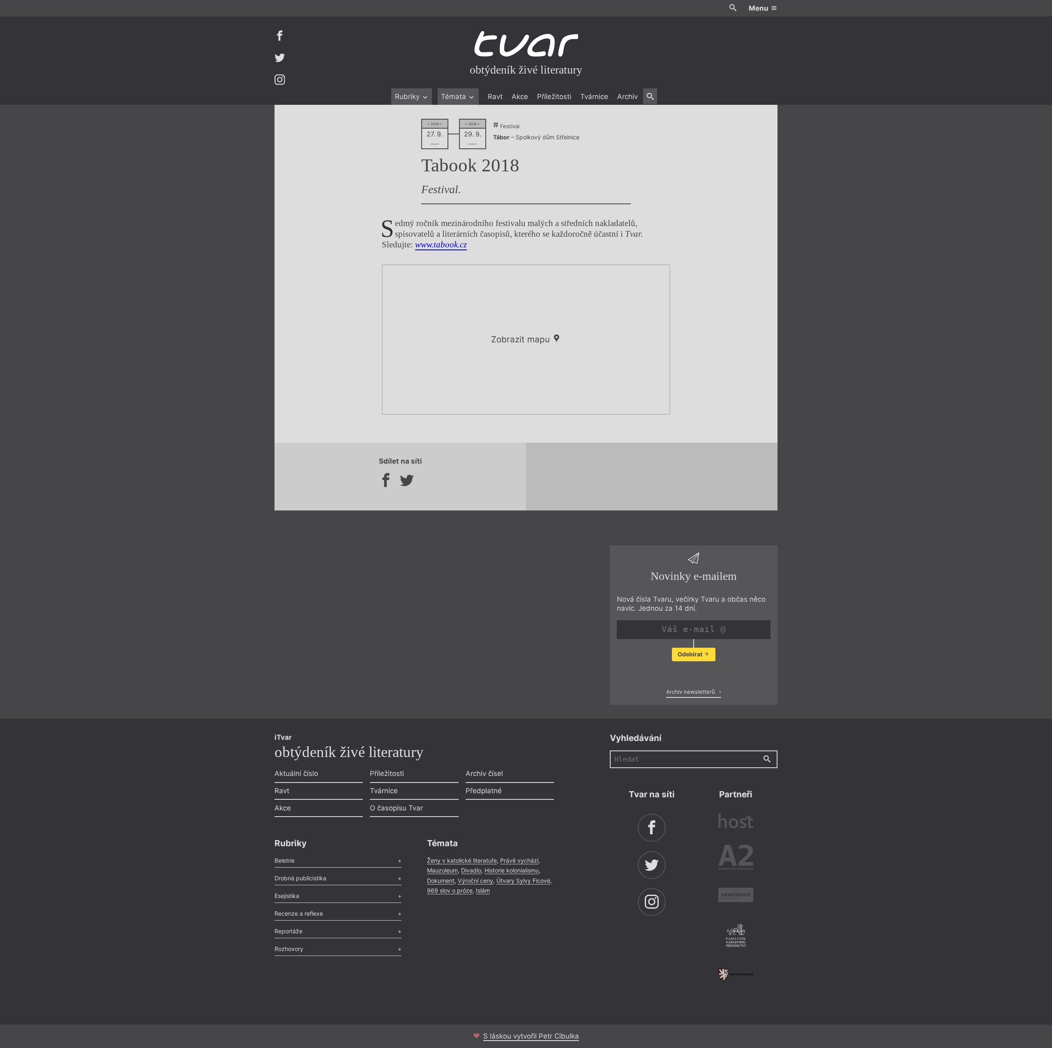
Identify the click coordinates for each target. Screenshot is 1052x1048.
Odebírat (691, 654)
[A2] (735, 859)
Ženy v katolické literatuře (462, 860)
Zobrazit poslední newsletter (691, 674)
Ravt (495, 96)
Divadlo (471, 870)
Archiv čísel (484, 773)
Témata (454, 96)
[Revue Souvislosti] (735, 896)
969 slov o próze (450, 890)
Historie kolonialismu (511, 870)
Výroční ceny (475, 880)
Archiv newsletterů (691, 691)
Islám (483, 890)
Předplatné (484, 791)
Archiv (627, 96)
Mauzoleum (442, 870)
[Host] (735, 822)
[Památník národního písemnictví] (735, 937)
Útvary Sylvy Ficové (523, 880)
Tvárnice (594, 96)
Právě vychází (519, 860)
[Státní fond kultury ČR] (735, 974)
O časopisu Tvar (396, 808)
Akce (520, 96)
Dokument (440, 880)
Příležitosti (554, 96)
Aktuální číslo (296, 773)
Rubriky (408, 96)
